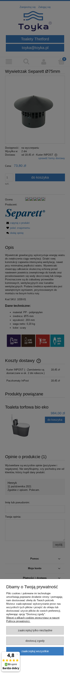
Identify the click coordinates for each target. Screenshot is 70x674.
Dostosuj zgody (35, 640)
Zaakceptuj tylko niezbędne (35, 630)
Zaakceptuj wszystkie (35, 651)
